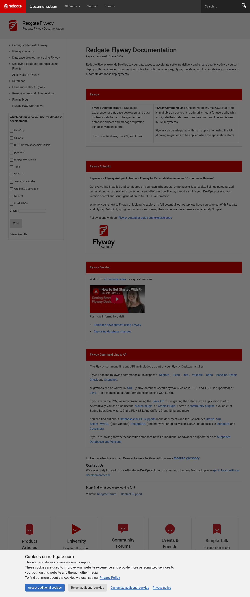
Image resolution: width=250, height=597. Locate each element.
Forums (110, 6)
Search (244, 6)
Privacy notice (162, 587)
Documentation (43, 6)
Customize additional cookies (130, 587)
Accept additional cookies (45, 587)
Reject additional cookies (87, 587)
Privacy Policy (110, 577)
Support (92, 6)
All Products (72, 6)
